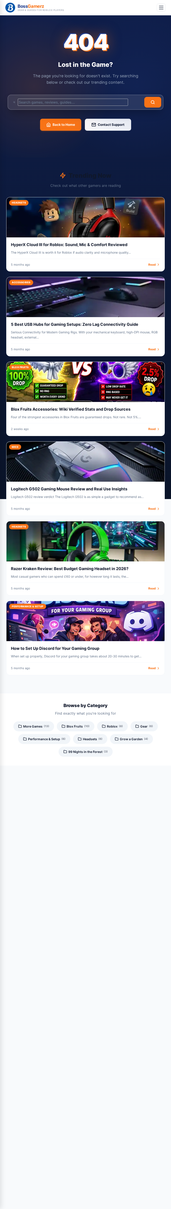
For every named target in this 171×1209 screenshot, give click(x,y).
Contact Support (111, 124)
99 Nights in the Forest (88, 752)
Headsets (92, 739)
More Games (36, 726)
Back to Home (64, 124)
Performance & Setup (46, 739)
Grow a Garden (134, 739)
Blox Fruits (78, 726)
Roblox (115, 726)
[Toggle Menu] (161, 8)
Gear (146, 726)
